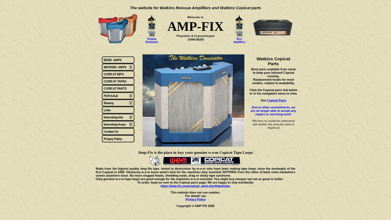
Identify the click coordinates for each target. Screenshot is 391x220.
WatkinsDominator (151, 40)
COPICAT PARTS (115, 88)
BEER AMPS (112, 60)
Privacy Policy (113, 139)
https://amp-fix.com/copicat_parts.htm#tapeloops (195, 186)
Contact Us (111, 131)
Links (107, 110)
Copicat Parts (276, 100)
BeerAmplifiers (239, 40)
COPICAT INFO (114, 74)
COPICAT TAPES (115, 81)
